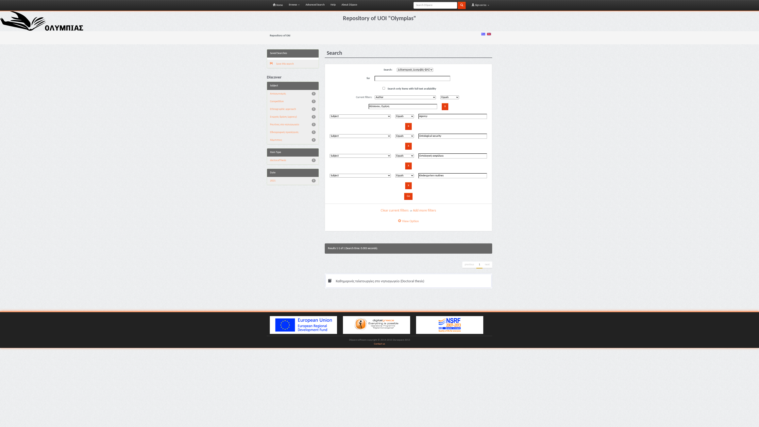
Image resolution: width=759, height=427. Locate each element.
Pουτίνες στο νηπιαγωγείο (284, 124)
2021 (273, 180)
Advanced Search (315, 4)
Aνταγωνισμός (278, 93)
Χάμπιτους (276, 140)
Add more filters (424, 211)
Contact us (379, 344)
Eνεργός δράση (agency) (283, 116)
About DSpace (349, 4)
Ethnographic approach (283, 109)
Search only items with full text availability (411, 88)
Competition (277, 101)
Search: (388, 69)
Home (279, 5)
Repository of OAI (280, 35)
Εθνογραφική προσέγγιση (284, 132)
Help (333, 4)
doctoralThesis (278, 160)
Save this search (285, 63)
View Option (410, 221)
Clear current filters (395, 211)
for (368, 78)
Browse (293, 4)
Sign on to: (480, 5)
